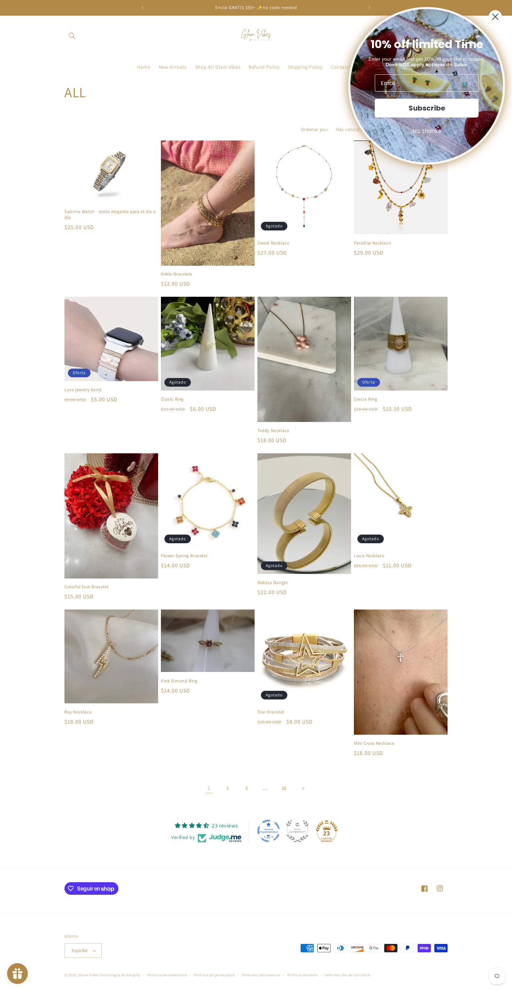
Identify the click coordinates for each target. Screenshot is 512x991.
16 (284, 788)
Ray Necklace (78, 712)
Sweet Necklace (273, 243)
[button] (72, 36)
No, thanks (426, 131)
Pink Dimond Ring (179, 681)
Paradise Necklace (372, 243)
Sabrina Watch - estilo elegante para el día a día (110, 214)
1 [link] (209, 788)
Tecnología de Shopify (120, 975)
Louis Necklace (369, 556)
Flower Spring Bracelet (184, 556)
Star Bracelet (270, 712)
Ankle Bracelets (176, 274)
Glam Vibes (89, 975)
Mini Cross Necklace (374, 743)
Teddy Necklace (273, 430)
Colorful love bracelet (86, 587)
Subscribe (427, 108)
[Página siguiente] (303, 788)
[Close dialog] (495, 17)
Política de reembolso (167, 975)
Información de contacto (347, 975)
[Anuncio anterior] (142, 7)
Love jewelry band (82, 390)
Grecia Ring (366, 399)
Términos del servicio (260, 975)
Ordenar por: (315, 129)
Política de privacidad (214, 975)
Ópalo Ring (172, 399)
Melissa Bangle (272, 582)
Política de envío (302, 975)
